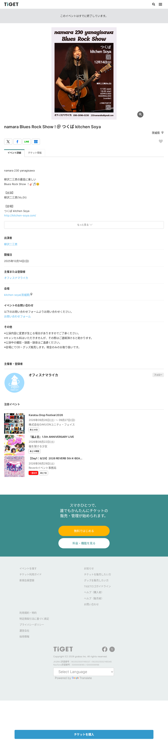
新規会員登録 (26, 580)
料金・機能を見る (84, 543)
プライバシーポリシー (31, 624)
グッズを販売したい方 (96, 580)
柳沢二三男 (10, 244)
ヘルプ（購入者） (94, 592)
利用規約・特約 (28, 612)
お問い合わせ (91, 604)
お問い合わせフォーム (17, 316)
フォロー (158, 375)
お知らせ (89, 568)
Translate (85, 678)
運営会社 (24, 630)
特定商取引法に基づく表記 (34, 618)
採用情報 (24, 636)
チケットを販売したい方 (97, 574)
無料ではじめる (84, 531)
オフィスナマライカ (16, 277)
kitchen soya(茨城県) (17, 294)
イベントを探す (28, 568)
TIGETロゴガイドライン (97, 586)
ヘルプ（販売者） (94, 598)
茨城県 (156, 132)
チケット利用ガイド (30, 574)
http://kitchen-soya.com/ (20, 215)
